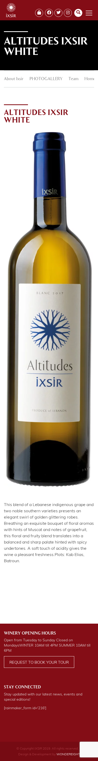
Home (89, 79)
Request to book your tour (39, 662)
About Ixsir (14, 79)
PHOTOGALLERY (46, 79)
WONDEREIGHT (68, 754)
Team (73, 79)
